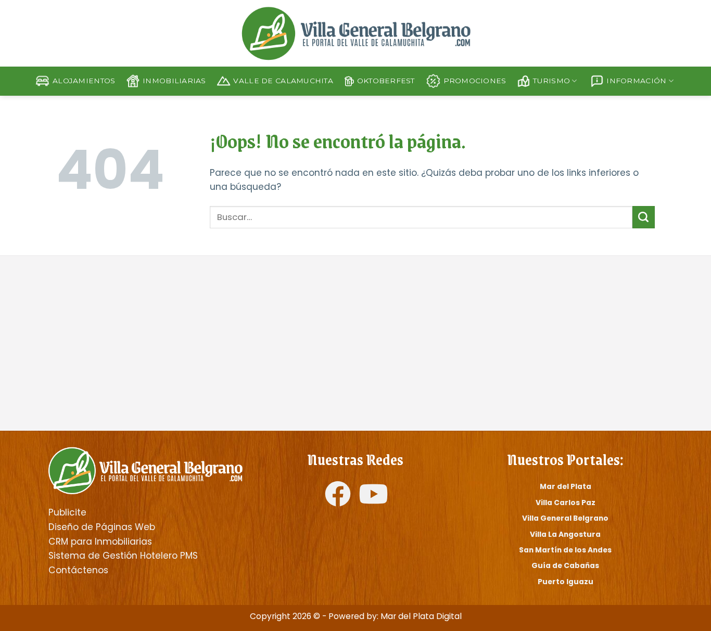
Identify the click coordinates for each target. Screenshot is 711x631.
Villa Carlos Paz (565, 502)
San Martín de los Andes (565, 550)
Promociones (474, 80)
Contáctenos (78, 570)
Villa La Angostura (565, 534)
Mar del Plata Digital (421, 616)
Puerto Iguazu (565, 581)
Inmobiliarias (174, 80)
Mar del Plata (565, 486)
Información (636, 80)
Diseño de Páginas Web (101, 527)
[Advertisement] (198, 344)
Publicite (67, 512)
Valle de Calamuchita (283, 80)
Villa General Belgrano (565, 518)
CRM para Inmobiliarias (100, 541)
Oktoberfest (386, 80)
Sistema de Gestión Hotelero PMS (123, 555)
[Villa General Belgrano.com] (145, 469)
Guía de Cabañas (565, 565)
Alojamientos (84, 80)
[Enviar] (643, 217)
